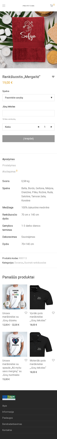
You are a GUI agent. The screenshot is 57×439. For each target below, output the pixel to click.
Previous (3, 40)
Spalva (5, 91)
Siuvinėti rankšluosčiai (35, 262)
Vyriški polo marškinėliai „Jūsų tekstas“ (38, 317)
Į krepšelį (28, 138)
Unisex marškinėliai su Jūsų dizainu (10, 317)
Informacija (8, 412)
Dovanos (19, 262)
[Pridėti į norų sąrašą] (53, 76)
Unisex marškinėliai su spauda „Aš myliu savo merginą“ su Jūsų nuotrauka (12, 367)
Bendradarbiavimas (12, 424)
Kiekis (8, 127)
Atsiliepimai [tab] (9, 171)
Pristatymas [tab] (9, 165)
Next (54, 40)
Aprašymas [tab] (8, 159)
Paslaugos (7, 418)
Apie (4, 406)
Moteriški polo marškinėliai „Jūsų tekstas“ (38, 364)
